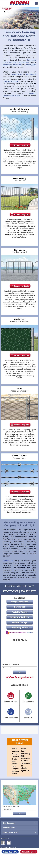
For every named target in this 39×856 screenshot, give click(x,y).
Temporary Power (19, 627)
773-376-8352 (10, 591)
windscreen (24, 62)
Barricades (19, 251)
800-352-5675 (28, 591)
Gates (19, 390)
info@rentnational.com (9, 847)
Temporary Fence (19, 601)
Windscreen (19, 320)
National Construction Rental (19, 94)
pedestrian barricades (12, 64)
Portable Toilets (20, 612)
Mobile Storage (19, 622)
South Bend (31, 74)
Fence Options (19, 457)
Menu (36, 3)
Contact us (8, 560)
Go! (19, 672)
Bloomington (17, 74)
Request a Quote (11, 81)
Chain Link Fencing (19, 110)
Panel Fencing (19, 179)
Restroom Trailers (19, 617)
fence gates (31, 64)
